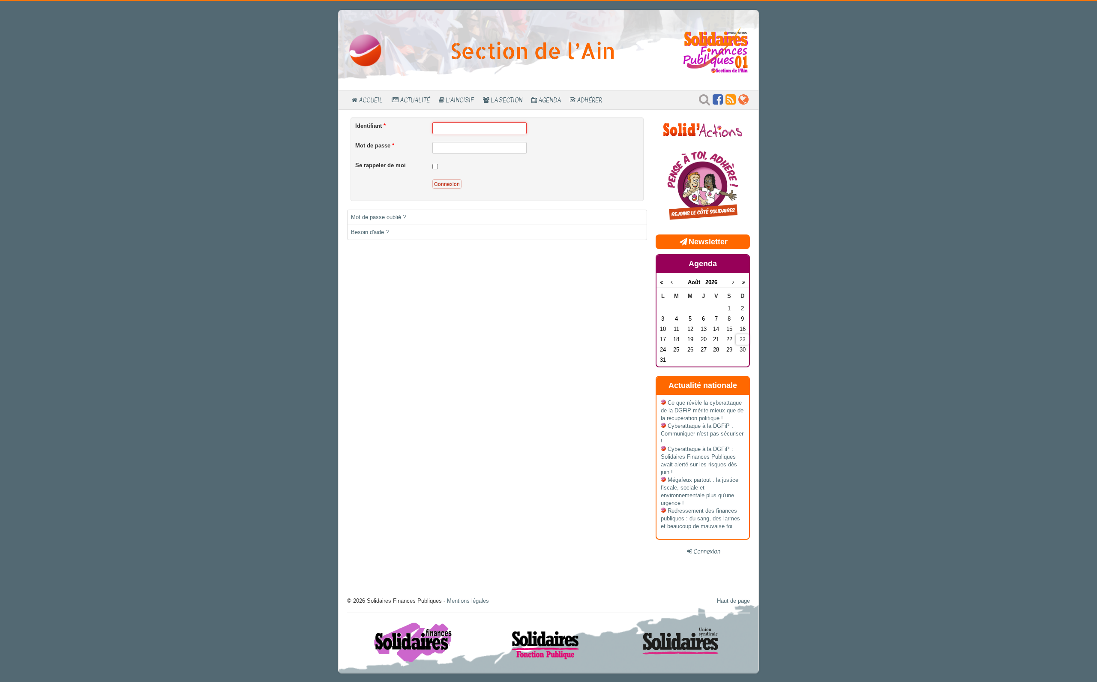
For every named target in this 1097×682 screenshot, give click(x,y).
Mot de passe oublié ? (378, 217)
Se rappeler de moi (380, 165)
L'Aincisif (460, 100)
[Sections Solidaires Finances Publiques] (743, 101)
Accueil (371, 100)
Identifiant (370, 126)
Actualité (415, 100)
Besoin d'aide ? (370, 232)
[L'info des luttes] (702, 129)
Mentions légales (468, 601)
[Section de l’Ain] (365, 50)
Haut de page (733, 601)
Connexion (447, 183)
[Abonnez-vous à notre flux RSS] (730, 101)
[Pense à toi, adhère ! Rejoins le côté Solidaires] (702, 186)
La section (506, 100)
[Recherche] (704, 101)
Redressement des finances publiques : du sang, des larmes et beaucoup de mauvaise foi (700, 518)
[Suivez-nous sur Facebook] (717, 101)
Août (696, 282)
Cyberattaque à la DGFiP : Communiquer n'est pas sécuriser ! (702, 434)
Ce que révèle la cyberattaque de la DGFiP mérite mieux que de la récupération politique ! (702, 410)
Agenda (549, 100)
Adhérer (589, 100)
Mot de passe (374, 145)
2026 (711, 282)
